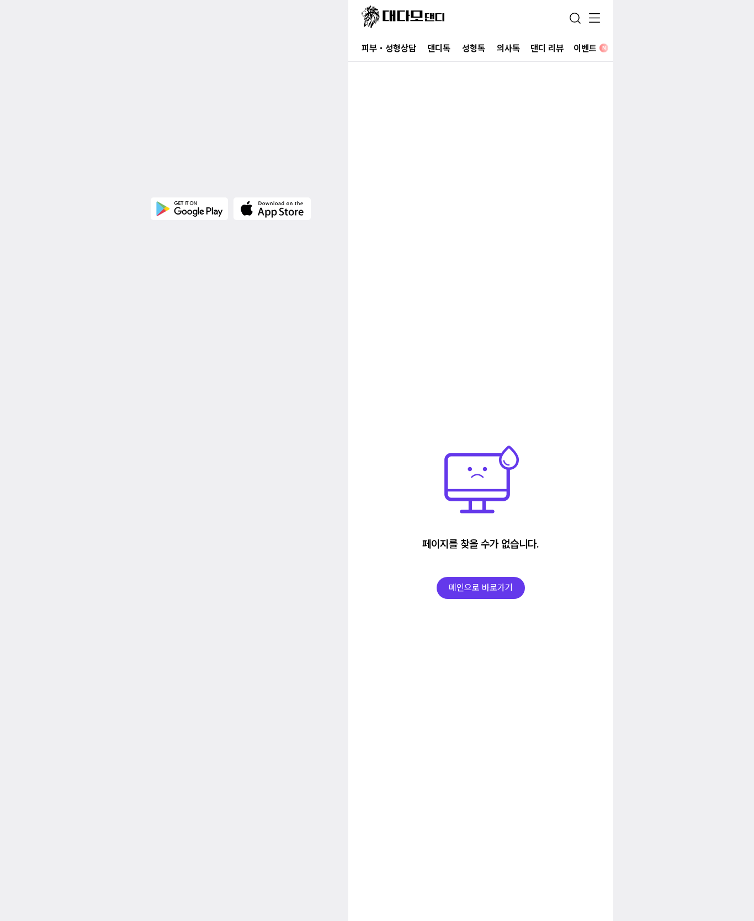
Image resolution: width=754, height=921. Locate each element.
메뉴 (594, 18)
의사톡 (508, 48)
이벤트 (590, 48)
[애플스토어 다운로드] (272, 208)
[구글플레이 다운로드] (189, 208)
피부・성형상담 (389, 48)
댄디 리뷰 (547, 48)
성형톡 (473, 48)
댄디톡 (438, 48)
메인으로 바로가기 (481, 587)
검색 (575, 18)
